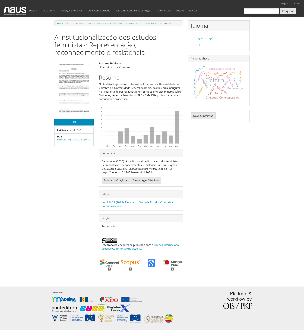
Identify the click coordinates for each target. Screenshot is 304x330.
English (197, 44)
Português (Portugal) (203, 38)
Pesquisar (288, 11)
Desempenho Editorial (99, 10)
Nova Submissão (203, 116)
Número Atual (163, 10)
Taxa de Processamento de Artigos (133, 10)
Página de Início (64, 23)
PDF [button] (74, 122)
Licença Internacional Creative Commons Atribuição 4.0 (140, 246)
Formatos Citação (115, 180)
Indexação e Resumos (71, 10)
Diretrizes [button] (48, 10)
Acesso (297, 3)
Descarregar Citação (144, 180)
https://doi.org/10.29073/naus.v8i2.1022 (73, 141)
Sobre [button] (32, 10)
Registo (285, 3)
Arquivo (180, 10)
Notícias (193, 10)
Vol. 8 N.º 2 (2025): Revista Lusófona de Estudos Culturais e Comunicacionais (123, 23)
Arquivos (80, 23)
